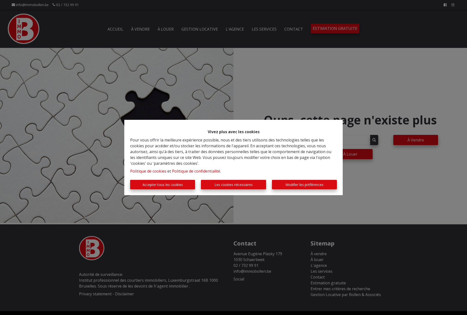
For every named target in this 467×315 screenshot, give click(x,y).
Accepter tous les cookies (163, 184)
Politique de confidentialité (196, 171)
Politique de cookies (148, 171)
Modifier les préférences (304, 184)
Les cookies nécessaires (234, 184)
